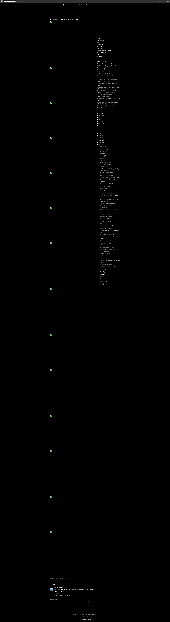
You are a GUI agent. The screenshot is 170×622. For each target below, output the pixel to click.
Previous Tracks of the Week (107, 184)
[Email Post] (66, 578)
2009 (100, 144)
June (101, 160)
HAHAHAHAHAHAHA (105, 219)
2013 (100, 135)
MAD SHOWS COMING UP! (107, 234)
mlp (98, 125)
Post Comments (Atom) (63, 605)
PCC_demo (100, 121)
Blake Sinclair (101, 115)
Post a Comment (54, 599)
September (103, 153)
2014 (100, 133)
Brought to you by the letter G (107, 258)
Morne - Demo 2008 (105, 186)
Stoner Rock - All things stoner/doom (106, 106)
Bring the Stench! (104, 188)
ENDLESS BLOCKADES (106, 173)
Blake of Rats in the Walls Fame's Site (107, 70)
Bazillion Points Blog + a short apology (110, 209)
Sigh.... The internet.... (105, 228)
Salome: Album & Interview (107, 247)
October (102, 151)
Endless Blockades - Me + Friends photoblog (108, 64)
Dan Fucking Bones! (102, 108)
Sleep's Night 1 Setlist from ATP (108, 269)
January (102, 281)
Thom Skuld (100, 123)
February (102, 278)
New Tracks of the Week (106, 240)
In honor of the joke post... (106, 216)
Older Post (91, 602)
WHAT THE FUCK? (105, 212)
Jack (98, 119)
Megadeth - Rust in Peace (106, 193)
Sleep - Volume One (105, 190)
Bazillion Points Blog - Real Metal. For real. (108, 66)
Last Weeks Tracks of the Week (108, 266)
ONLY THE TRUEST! (105, 253)
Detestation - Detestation (106, 175)
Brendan (99, 117)
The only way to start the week (108, 203)
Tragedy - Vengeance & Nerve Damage (110, 177)
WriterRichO (57, 587)
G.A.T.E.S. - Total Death (106, 214)
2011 (100, 140)
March (102, 276)
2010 (100, 142)
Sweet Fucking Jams (102, 68)
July (101, 158)
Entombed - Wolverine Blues (107, 226)
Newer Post (53, 602)
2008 (100, 284)
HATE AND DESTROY (105, 162)
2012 (100, 138)
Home (71, 602)
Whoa (101, 223)
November (103, 149)
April (101, 274)
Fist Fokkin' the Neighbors (106, 264)
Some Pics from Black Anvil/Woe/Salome (64, 19)
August (102, 156)
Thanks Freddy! (104, 255)
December (103, 146)
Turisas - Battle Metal (105, 221)
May (101, 272)
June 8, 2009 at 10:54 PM (62, 595)
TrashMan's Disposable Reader (105, 72)
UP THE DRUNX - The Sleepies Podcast (107, 74)
